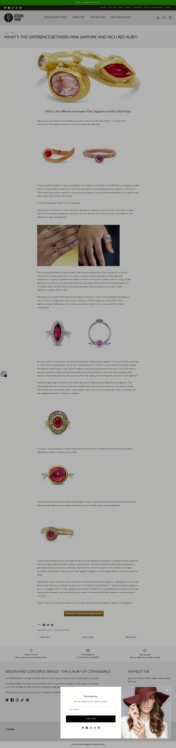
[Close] (167, 690)
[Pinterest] (99, 728)
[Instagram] (91, 728)
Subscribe (90, 719)
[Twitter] (83, 728)
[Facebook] (87, 728)
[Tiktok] (95, 728)
